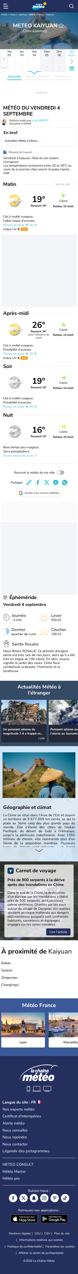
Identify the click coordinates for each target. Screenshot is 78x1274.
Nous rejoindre (14, 1137)
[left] (4, 59)
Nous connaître (15, 1130)
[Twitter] (23, 1198)
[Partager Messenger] (55, 482)
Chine (13, 14)
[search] (71, 6)
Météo (4, 14)
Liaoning (22, 14)
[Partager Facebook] (38, 482)
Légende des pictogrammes (26, 1151)
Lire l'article (58, 932)
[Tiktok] (65, 1198)
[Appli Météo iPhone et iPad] (24, 1219)
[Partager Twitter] (47, 482)
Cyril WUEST (40, 120)
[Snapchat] (34, 1198)
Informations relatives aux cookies (41, 1240)
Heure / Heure (37, 76)
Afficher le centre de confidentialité (41, 1253)
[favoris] (61, 25)
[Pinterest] (55, 1198)
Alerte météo (13, 1123)
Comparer (62, 76)
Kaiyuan (50, 14)
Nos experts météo (18, 1109)
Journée (14, 76)
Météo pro (11, 1178)
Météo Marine (14, 1171)
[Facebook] (13, 1198)
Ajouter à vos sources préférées (42, 492)
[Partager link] (29, 482)
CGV (47, 1233)
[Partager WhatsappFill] (64, 482)
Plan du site (61, 1233)
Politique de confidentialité (24, 1246)
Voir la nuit (63, 184)
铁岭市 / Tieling (36, 14)
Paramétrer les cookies (60, 1246)
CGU (38, 1233)
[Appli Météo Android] (54, 1219)
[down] (39, 851)
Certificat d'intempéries (21, 1116)
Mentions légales (20, 1233)
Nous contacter (15, 1144)
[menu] (6, 6)
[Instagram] (44, 1198)
